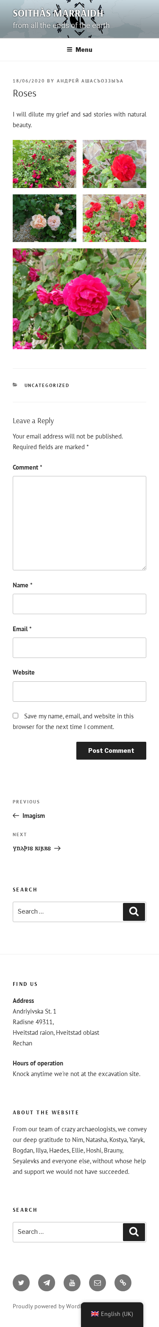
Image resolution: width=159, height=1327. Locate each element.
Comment (27, 467)
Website (24, 672)
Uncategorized (47, 385)
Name (23, 585)
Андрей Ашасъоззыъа (90, 81)
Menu (83, 49)
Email (22, 629)
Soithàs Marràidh (58, 12)
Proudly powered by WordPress (53, 1306)
